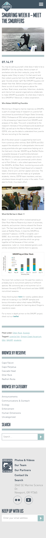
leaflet (16, 317)
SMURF (10, 340)
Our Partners (23, 470)
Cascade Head (9, 371)
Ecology (26, 333)
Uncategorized (9, 417)
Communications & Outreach (16, 401)
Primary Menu (41, 4)
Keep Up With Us (12, 511)
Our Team (20, 465)
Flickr (17, 500)
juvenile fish (14, 337)
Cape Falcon (8, 363)
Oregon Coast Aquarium (31, 337)
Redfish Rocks (8, 379)
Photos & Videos (24, 460)
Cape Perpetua (9, 367)
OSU (4, 340)
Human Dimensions (11, 413)
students (17, 340)
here (20, 297)
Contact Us (21, 475)
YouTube (28, 500)
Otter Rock (17, 333)
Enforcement (8, 409)
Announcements (10, 397)
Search (19, 480)
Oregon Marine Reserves (7, 7)
